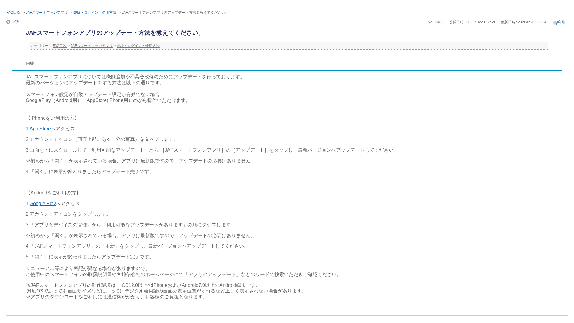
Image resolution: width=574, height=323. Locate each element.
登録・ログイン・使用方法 (94, 12)
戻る (15, 21)
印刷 (561, 22)
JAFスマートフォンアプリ (47, 12)
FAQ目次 (13, 12)
